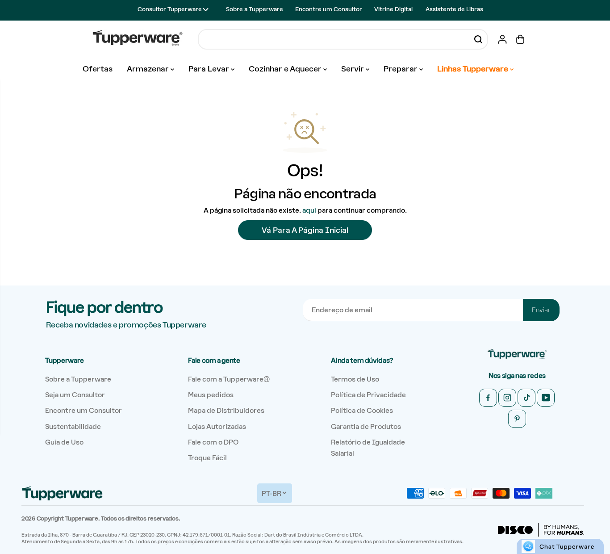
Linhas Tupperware (473, 68)
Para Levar (209, 68)
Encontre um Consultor (328, 9)
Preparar (401, 68)
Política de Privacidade (368, 395)
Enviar (541, 310)
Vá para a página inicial (305, 230)
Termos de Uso (355, 379)
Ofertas (98, 68)
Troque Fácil (207, 458)
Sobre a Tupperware (254, 9)
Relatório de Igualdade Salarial (368, 447)
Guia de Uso (64, 442)
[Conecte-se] (502, 39)
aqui (309, 210)
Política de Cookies (362, 410)
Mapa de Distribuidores (226, 410)
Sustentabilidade (73, 426)
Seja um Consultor (75, 395)
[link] (517, 354)
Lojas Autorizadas (217, 426)
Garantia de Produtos (366, 426)
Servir (353, 68)
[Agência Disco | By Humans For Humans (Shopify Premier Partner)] (541, 530)
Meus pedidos (211, 395)
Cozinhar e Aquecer (286, 68)
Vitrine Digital (393, 9)
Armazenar (149, 68)
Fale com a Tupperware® (229, 379)
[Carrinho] (520, 39)
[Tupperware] (137, 39)
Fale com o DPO (213, 442)
